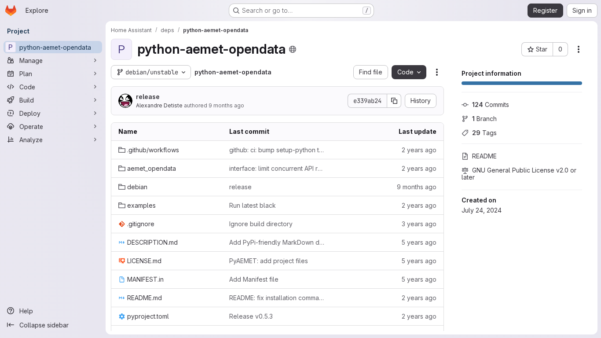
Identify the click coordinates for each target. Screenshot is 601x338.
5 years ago (418, 242)
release (148, 96)
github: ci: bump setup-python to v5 (277, 150)
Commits (490, 104)
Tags (484, 132)
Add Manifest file (254, 279)
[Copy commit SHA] (394, 101)
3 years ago (419, 224)
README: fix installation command (277, 297)
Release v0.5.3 (251, 316)
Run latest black (252, 205)
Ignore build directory (261, 224)
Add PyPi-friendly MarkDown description (277, 242)
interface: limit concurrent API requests (277, 168)
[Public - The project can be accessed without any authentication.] (292, 49)
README (484, 156)
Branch (484, 118)
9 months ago (226, 105)
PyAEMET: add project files (268, 261)
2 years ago (419, 150)
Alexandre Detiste (159, 105)
